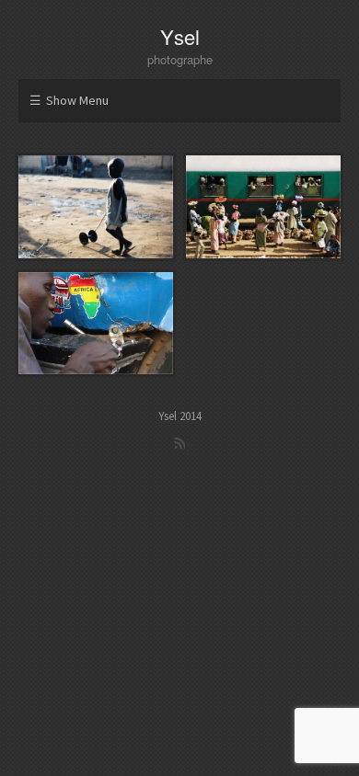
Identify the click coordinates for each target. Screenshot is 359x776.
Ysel (180, 36)
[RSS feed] (179, 443)
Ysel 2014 (180, 416)
